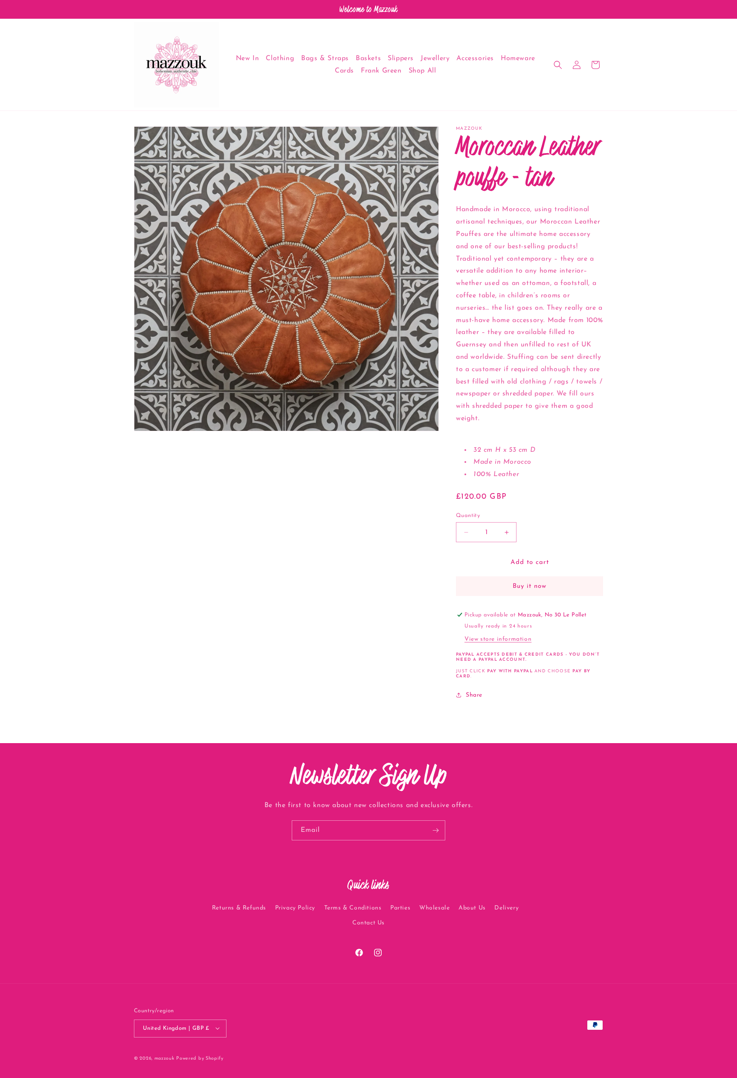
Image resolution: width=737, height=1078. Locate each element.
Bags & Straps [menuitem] (325, 58)
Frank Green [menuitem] (381, 70)
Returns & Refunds (239, 908)
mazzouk (164, 1058)
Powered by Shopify (199, 1058)
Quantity (468, 515)
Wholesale (434, 908)
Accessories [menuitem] (475, 58)
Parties (400, 908)
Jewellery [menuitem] (435, 58)
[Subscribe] (435, 830)
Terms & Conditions (353, 908)
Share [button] (474, 695)
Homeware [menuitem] (518, 58)
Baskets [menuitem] (368, 58)
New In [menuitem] (247, 58)
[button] (557, 64)
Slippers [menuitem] (401, 58)
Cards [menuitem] (344, 70)
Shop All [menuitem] (422, 70)
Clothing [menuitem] (280, 58)
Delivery (506, 908)
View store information (497, 639)
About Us (472, 908)
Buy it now (529, 586)
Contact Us (368, 923)
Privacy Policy (295, 908)
